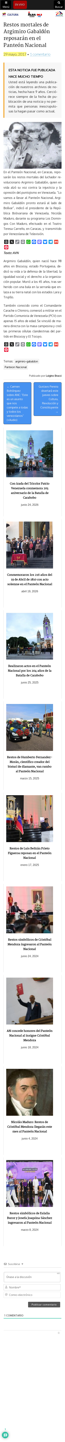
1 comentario (40, 54)
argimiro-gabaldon (26, 361)
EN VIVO (20, 4)
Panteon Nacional (16, 367)
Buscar (59, 7)
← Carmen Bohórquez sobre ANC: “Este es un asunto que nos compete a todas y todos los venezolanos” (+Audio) (17, 403)
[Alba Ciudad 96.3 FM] (32, 14)
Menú (6, 7)
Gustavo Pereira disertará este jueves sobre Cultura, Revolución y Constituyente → (48, 399)
